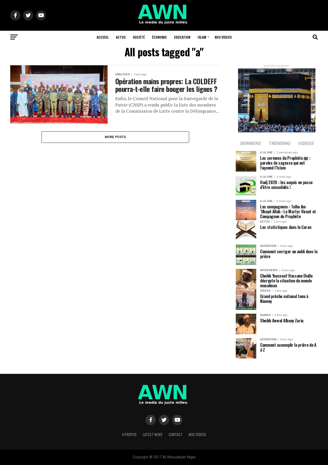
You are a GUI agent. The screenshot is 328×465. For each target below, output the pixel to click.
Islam (202, 37)
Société (139, 37)
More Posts (115, 137)
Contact (175, 434)
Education (182, 37)
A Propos (129, 434)
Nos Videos (223, 37)
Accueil (103, 37)
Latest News (152, 434)
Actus (121, 37)
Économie (159, 37)
